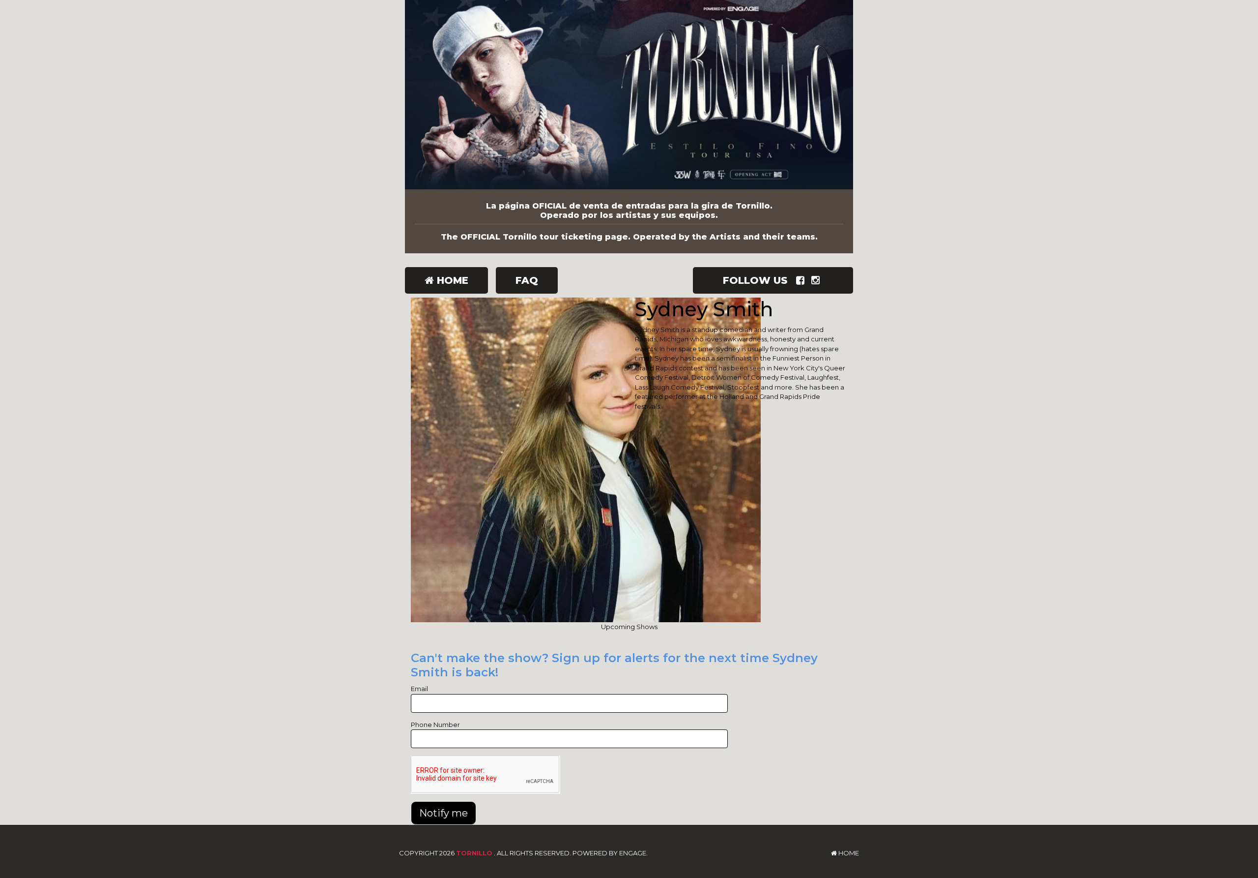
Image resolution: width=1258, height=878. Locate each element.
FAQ (526, 280)
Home (451, 280)
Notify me (443, 813)
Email (419, 689)
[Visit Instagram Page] (817, 280)
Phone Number (435, 724)
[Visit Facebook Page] (802, 280)
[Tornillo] (629, 94)
